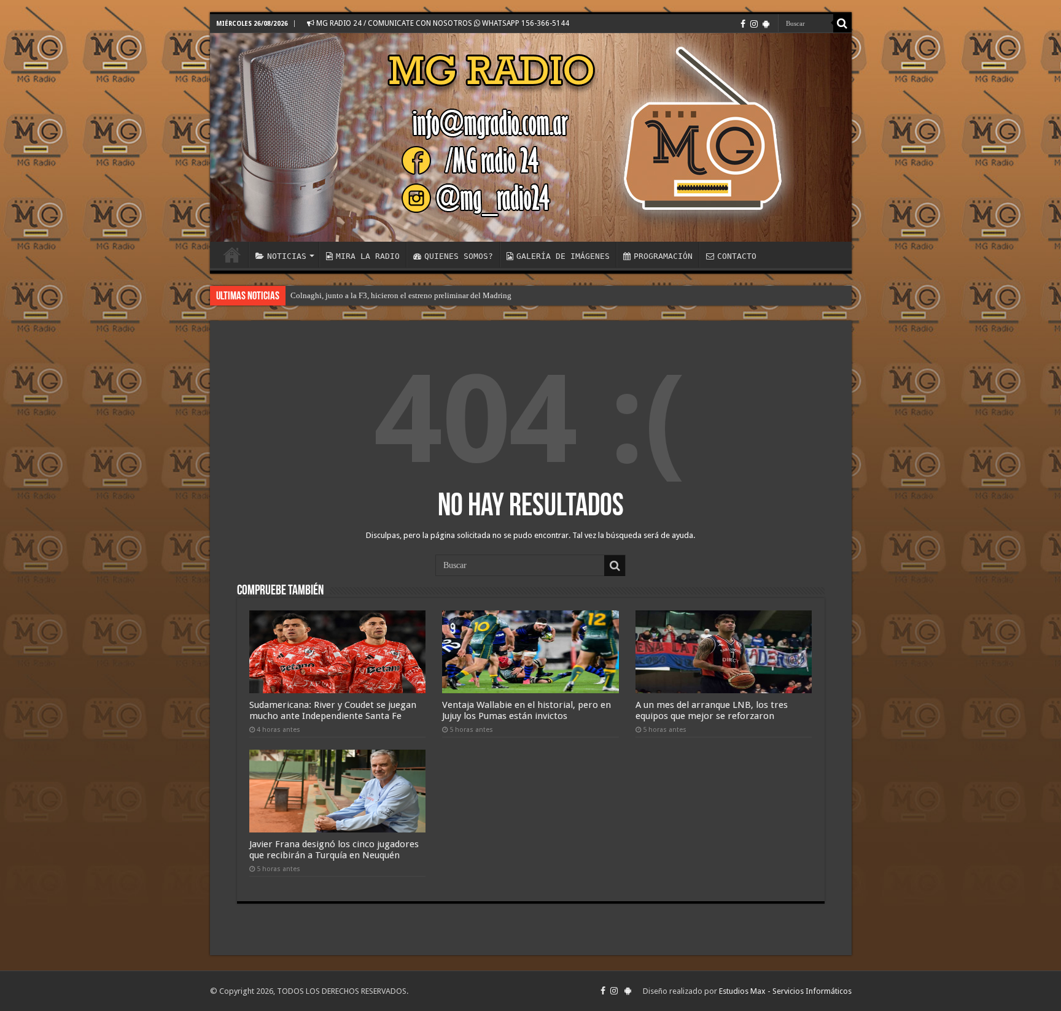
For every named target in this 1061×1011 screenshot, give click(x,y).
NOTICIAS (286, 256)
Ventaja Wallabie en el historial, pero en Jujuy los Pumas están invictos (526, 710)
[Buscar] (842, 23)
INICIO (232, 254)
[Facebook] (743, 24)
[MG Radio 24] (531, 137)
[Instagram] (754, 24)
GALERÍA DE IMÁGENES (563, 256)
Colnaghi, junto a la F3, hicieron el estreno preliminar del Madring (400, 295)
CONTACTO (736, 256)
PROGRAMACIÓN (663, 256)
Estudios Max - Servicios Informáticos (785, 991)
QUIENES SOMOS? (458, 256)
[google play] (766, 24)
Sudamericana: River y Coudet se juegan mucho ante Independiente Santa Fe (332, 710)
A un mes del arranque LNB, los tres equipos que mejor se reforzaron (711, 710)
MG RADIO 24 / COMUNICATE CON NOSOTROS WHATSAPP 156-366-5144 (441, 23)
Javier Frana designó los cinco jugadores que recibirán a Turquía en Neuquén (334, 850)
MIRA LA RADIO (368, 256)
